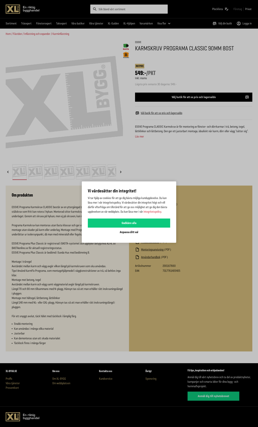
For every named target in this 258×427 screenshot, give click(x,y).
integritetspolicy (152, 212)
